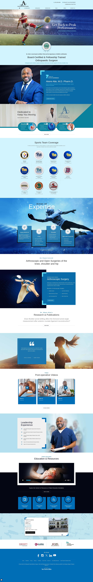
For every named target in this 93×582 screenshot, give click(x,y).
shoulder (45, 263)
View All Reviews (27, 357)
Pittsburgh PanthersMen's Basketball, (39, 162)
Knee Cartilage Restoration (39, 241)
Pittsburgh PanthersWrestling (39, 177)
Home (19, 8)
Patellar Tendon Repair (38, 240)
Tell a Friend (44, 560)
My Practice (27, 8)
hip (56, 263)
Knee (39, 236)
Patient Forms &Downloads (25, 506)
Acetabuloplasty (66, 240)
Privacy (31, 560)
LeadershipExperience (27, 423)
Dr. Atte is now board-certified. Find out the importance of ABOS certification (46, 54)
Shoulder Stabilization (52, 234)
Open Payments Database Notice (65, 560)
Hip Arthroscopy (66, 238)
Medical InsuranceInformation (68, 506)
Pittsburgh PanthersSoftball (24, 177)
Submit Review (37, 357)
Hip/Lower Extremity (67, 236)
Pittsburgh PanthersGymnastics (53, 177)
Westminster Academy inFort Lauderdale (53, 193)
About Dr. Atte (50, 98)
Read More (46, 134)
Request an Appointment (69, 2)
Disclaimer (27, 560)
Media (65, 8)
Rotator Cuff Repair (52, 237)
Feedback (39, 560)
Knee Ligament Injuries (38, 238)
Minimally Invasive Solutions (58, 278)
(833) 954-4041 (29, 528)
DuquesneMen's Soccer (67, 177)
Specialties (37, 8)
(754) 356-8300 (57, 2)
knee (37, 263)
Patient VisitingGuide (39, 506)
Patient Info (47, 8)
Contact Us (72, 8)
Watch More (46, 491)
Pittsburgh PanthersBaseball (67, 162)
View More (50, 300)
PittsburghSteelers (24, 162)
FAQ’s (56, 8)
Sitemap (35, 560)
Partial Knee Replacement (39, 244)
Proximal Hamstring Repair (68, 241)
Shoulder (53, 232)
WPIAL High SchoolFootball (24, 193)
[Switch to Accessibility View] (1, 580)
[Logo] (23, 4)
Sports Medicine (24, 232)
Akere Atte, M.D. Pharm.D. (60, 83)
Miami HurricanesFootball (39, 193)
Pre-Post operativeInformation (53, 506)
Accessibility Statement (55, 560)
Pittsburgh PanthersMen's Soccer (53, 162)
